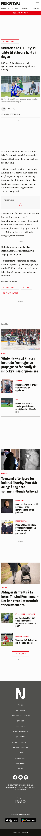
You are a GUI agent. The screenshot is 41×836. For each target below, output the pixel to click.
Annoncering (20, 726)
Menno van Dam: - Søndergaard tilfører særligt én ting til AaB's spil (25, 407)
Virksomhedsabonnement (20, 716)
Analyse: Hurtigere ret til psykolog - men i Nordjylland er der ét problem (26, 508)
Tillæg (20, 769)
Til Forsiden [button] (20, 654)
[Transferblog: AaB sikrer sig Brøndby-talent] (7, 639)
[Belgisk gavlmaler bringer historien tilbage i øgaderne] (7, 386)
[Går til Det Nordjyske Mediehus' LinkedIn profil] (26, 777)
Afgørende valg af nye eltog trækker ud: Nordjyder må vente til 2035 (25, 622)
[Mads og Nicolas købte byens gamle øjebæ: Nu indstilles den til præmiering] (7, 527)
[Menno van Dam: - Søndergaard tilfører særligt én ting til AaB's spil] (7, 402)
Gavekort (20, 721)
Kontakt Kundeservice (20, 742)
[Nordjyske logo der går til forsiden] (10, 3)
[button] (20, 204)
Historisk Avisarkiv (20, 748)
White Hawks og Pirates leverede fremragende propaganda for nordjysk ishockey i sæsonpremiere (19, 364)
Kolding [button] (26, 287)
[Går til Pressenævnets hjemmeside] (20, 800)
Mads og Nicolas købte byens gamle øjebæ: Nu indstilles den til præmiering (25, 529)
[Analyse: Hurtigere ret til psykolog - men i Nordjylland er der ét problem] (7, 506)
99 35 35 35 (22, 790)
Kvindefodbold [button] (10, 41)
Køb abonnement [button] (20, 13)
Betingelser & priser (20, 732)
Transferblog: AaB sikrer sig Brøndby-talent (26, 641)
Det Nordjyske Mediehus (24, 785)
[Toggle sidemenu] (37, 3)
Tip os (20, 705)
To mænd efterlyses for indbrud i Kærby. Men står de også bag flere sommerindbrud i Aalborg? (19, 485)
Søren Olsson (13, 109)
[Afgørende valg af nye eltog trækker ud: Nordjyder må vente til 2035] (7, 618)
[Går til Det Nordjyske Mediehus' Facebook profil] (15, 777)
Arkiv (21, 753)
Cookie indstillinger (20, 832)
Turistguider (20, 763)
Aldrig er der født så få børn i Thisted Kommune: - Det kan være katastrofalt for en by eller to (20, 598)
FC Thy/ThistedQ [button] (10, 293)
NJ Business (20, 710)
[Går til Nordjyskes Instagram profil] (20, 777)
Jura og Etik (20, 737)
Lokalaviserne (20, 758)
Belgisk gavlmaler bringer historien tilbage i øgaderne (26, 388)
